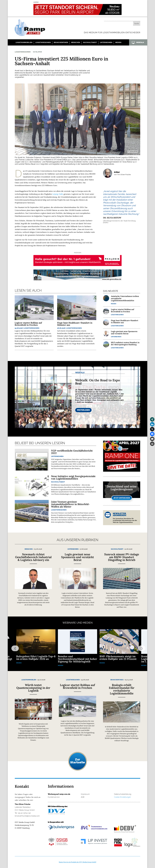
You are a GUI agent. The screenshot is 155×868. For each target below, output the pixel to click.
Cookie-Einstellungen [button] (122, 797)
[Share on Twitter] (152, 429)
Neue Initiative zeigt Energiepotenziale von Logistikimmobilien (73, 477)
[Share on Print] (152, 444)
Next (139, 648)
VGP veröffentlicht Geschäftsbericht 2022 (72, 452)
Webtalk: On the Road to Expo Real (97, 381)
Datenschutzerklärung (122, 794)
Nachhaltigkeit (90, 42)
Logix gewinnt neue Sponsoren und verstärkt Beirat (124, 332)
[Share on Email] (152, 439)
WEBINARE (69, 622)
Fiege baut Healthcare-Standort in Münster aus (74, 323)
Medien (118, 42)
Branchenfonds (61, 42)
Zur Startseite (77, 761)
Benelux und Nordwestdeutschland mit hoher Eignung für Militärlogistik (77, 659)
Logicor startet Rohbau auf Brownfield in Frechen (28, 323)
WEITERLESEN (83, 410)
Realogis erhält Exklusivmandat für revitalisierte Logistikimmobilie (121, 689)
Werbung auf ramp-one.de (59, 794)
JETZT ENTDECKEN (121, 498)
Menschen (75, 42)
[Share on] (152, 448)
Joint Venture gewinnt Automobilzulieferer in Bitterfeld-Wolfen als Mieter (70, 504)
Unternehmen (106, 42)
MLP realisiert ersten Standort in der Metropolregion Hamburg (125, 343)
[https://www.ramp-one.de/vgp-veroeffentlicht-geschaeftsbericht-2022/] (32, 460)
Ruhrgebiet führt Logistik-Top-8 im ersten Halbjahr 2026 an (35, 658)
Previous (12, 648)
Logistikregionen (43, 42)
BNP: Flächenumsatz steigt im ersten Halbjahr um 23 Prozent (118, 658)
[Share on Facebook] (152, 434)
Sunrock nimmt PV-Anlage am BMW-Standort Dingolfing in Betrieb (121, 557)
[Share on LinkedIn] (152, 424)
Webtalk (80, 372)
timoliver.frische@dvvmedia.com (27, 816)
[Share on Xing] (152, 419)
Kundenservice (53, 797)
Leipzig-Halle (57, 194)
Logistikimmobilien (24, 42)
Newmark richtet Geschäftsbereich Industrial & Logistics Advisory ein (33, 557)
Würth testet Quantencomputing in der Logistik (33, 687)
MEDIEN (88, 622)
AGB (82, 797)
